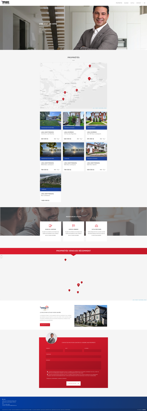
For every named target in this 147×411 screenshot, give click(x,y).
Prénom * (48, 348)
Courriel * (87, 348)
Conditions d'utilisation (62, 378)
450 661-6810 (43, 31)
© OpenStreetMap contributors (142, 299)
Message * (48, 360)
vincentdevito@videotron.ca (45, 32)
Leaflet (133, 299)
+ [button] (41, 63)
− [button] (41, 65)
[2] (89, 80)
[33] (78, 286)
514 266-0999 (43, 29)
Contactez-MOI (72, 383)
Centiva (144, 409)
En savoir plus (45, 324)
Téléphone (48, 354)
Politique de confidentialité (52, 378)
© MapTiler (136, 299)
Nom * (66, 348)
